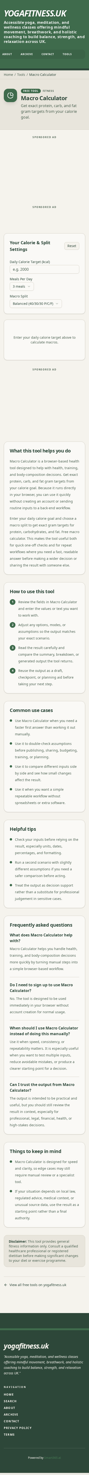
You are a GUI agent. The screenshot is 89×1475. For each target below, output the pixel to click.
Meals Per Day (21, 279)
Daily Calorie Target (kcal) (30, 262)
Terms (9, 1435)
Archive (27, 54)
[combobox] (22, 286)
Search (10, 1401)
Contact (48, 54)
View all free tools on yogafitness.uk (37, 1285)
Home (8, 74)
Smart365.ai (52, 1458)
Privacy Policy (18, 1428)
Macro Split (19, 296)
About (9, 1408)
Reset (71, 246)
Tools (67, 54)
